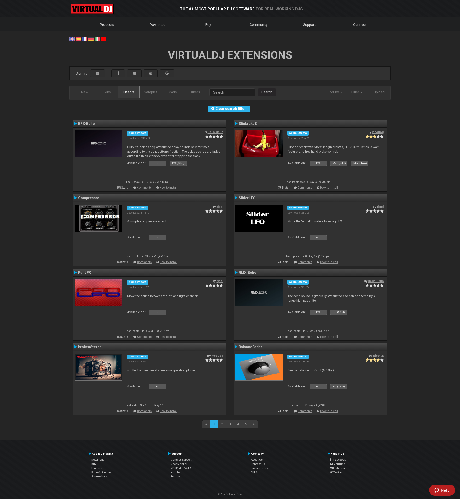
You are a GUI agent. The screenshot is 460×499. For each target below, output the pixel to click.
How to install (168, 187)
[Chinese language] (103, 38)
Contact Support (181, 459)
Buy (208, 25)
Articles (176, 472)
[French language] (84, 38)
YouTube (339, 464)
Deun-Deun (215, 132)
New (84, 92)
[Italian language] (97, 38)
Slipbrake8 (248, 123)
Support (309, 25)
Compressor (88, 198)
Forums (176, 476)
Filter (355, 92)
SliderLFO (247, 198)
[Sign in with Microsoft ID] (134, 73)
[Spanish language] (78, 38)
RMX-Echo (247, 272)
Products (107, 25)
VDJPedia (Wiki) (181, 468)
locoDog (378, 132)
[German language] (91, 38)
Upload (379, 92)
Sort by (334, 92)
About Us (257, 459)
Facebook (338, 459)
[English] (72, 38)
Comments (144, 187)
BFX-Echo (86, 123)
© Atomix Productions (230, 494)
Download (157, 25)
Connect (359, 25)
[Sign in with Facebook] (118, 73)
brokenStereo (90, 347)
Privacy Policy (259, 468)
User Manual (179, 464)
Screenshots (99, 476)
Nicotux (378, 355)
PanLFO (85, 272)
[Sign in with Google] (167, 73)
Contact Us (258, 464)
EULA (254, 472)
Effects (129, 92)
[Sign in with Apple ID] (151, 73)
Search (266, 92)
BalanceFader (250, 347)
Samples (151, 92)
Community (259, 25)
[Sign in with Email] (97, 73)
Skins (107, 92)
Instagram (340, 468)
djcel (219, 206)
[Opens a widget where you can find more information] (442, 491)
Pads (173, 92)
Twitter (337, 472)
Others (195, 92)
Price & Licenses (101, 472)
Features (96, 468)
